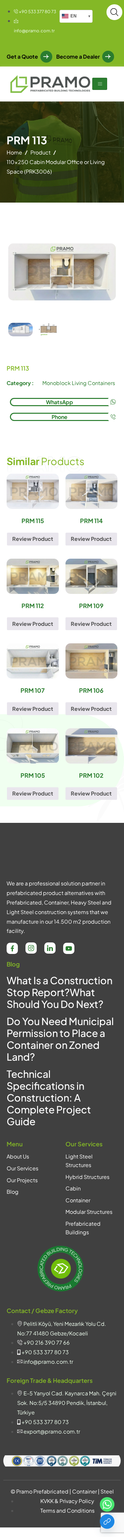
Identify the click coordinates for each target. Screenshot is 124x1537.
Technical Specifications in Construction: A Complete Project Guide (49, 1098)
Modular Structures (88, 1211)
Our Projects (22, 1180)
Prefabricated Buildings (83, 1228)
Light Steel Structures (79, 1160)
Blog (13, 1191)
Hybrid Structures (87, 1176)
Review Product (32, 538)
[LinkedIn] (50, 948)
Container (77, 1200)
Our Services (22, 1168)
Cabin (73, 1188)
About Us (18, 1156)
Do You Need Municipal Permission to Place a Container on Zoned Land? (60, 1039)
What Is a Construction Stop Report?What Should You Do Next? (59, 992)
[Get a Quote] (107, 1521)
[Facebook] (12, 948)
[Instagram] (31, 948)
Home (14, 152)
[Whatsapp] (107, 1504)
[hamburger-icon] (99, 84)
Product (40, 152)
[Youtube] (68, 948)
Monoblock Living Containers (78, 382)
